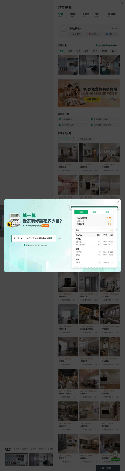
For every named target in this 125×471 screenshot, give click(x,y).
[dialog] (62, 235)
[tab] (81, 212)
